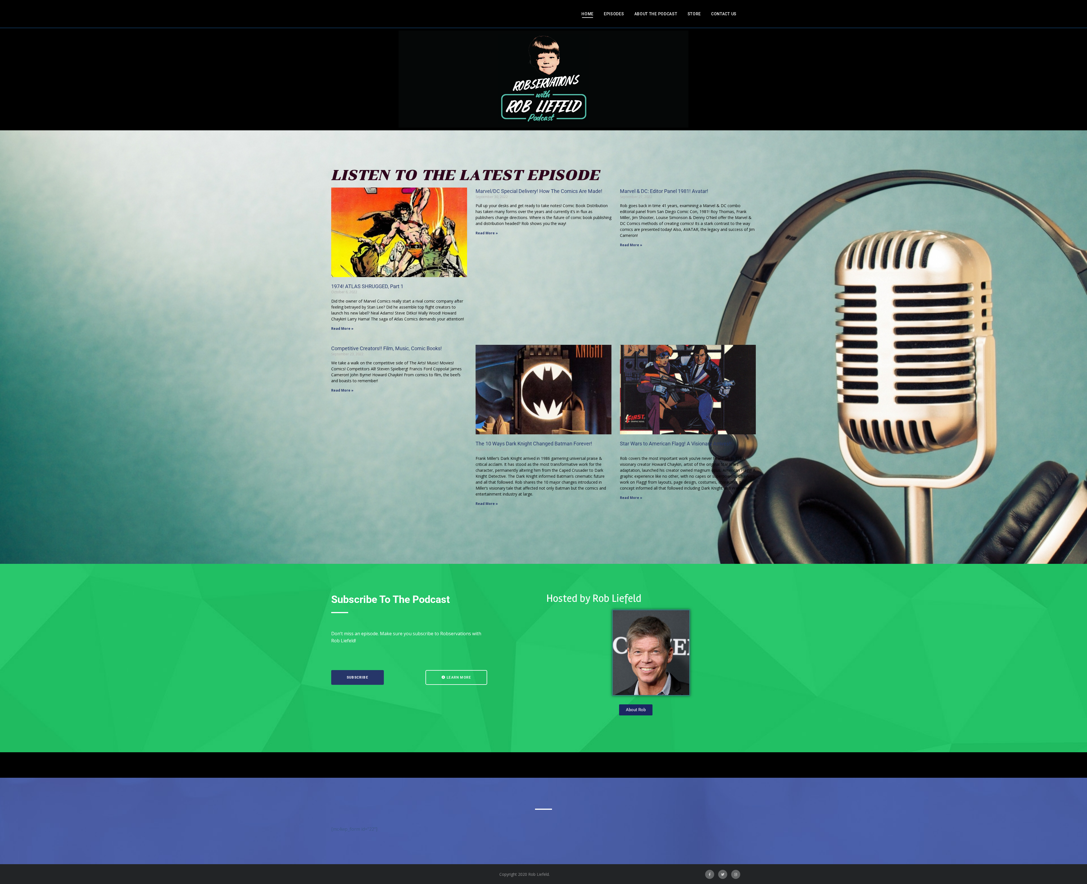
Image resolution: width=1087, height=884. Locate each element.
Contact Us (724, 14)
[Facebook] (709, 874)
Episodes (614, 14)
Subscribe (357, 677)
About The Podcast (655, 14)
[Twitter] (722, 874)
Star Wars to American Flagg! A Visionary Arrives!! (676, 444)
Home (587, 14)
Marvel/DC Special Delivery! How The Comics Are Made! (539, 191)
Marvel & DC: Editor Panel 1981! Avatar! (664, 191)
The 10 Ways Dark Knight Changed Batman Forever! (534, 444)
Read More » (342, 328)
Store (694, 14)
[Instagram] (735, 874)
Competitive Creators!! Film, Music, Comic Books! (386, 348)
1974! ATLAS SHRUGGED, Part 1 (367, 286)
